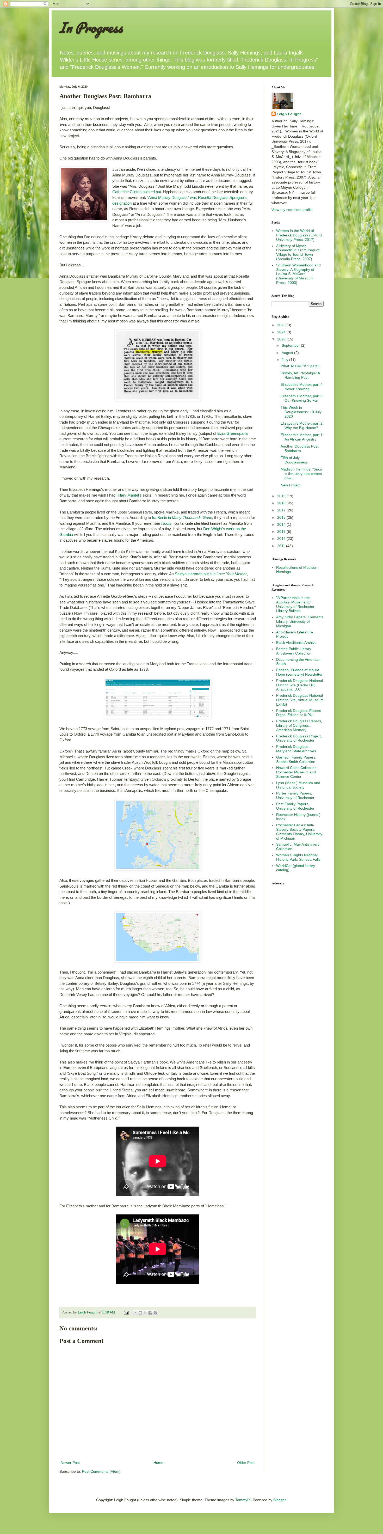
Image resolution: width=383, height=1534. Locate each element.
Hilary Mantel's (129, 495)
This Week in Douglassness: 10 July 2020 (301, 411)
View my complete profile (292, 209)
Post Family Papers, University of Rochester (295, 806)
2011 (281, 546)
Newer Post (70, 1462)
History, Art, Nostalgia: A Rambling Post (300, 375)
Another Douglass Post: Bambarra (300, 448)
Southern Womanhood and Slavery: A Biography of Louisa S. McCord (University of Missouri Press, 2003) (298, 274)
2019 (282, 496)
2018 (282, 503)
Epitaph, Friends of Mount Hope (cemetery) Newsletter (299, 672)
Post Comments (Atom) (101, 1471)
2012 (282, 538)
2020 (282, 339)
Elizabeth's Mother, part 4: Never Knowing (302, 386)
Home (158, 1462)
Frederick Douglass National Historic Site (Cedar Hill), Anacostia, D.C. (299, 685)
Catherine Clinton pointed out (136, 192)
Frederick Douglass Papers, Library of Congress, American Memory (299, 725)
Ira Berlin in (182, 517)
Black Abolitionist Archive (296, 642)
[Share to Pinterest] (155, 1312)
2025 (282, 325)
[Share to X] (145, 1312)
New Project (290, 485)
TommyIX (243, 1500)
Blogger (279, 1500)
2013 (282, 531)
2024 (282, 332)
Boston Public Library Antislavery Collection (293, 651)
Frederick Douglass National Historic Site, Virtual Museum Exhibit (300, 699)
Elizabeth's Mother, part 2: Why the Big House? (302, 425)
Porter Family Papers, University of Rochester (295, 795)
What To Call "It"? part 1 (300, 366)
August (288, 353)
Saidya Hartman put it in (211, 574)
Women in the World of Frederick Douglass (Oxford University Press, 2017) (299, 235)
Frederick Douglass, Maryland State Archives (296, 748)
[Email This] (135, 1312)
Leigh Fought (289, 114)
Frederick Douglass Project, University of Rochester (299, 738)
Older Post (246, 1462)
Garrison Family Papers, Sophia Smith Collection (296, 759)
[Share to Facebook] (150, 1312)
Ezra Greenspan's (232, 433)
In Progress (90, 27)
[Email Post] (126, 1312)
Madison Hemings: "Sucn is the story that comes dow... (301, 473)
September (291, 345)
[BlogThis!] (140, 1312)
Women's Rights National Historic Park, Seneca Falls (298, 857)
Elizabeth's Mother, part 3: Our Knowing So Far (302, 398)
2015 (282, 517)
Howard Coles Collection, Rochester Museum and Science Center (297, 772)
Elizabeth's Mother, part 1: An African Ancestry (302, 437)
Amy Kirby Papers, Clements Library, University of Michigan (299, 621)
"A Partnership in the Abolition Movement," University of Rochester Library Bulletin (295, 604)
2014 (282, 524)
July (285, 360)
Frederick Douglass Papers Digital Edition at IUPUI (298, 712)
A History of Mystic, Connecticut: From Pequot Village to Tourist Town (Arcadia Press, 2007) (297, 252)
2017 (282, 510)
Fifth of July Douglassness (294, 460)
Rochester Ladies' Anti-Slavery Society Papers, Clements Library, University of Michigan (299, 831)
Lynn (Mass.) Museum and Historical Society (298, 785)
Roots (166, 523)
